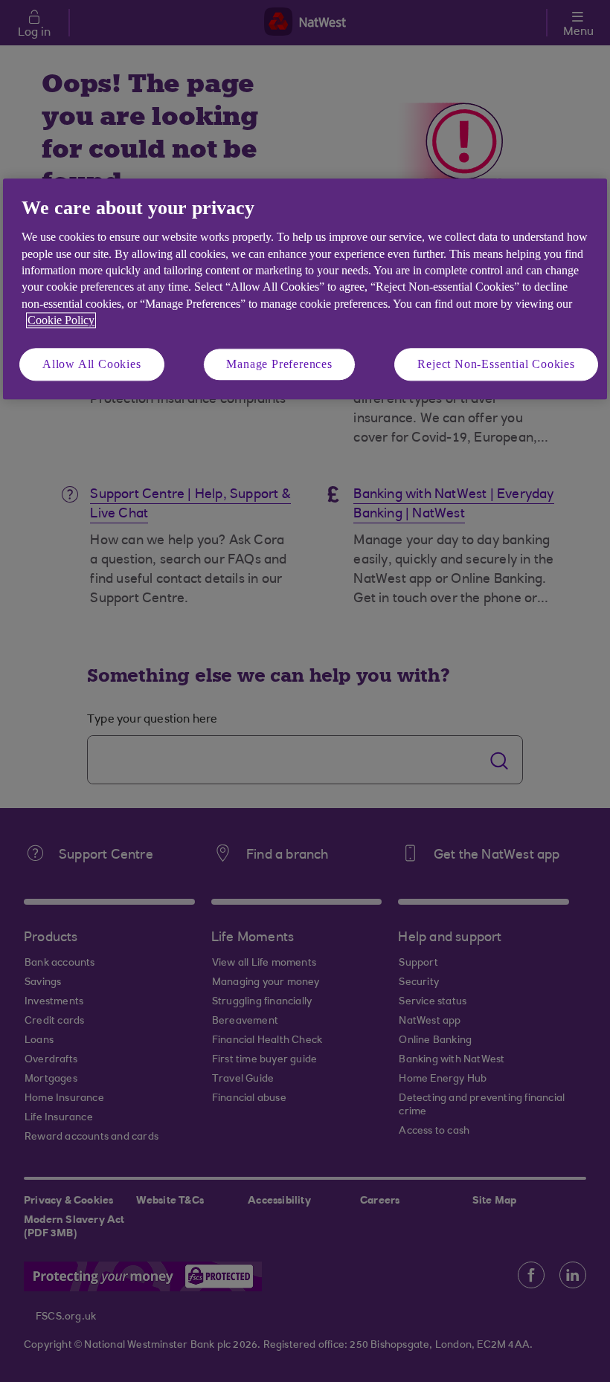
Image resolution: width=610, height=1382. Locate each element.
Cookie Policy (61, 320)
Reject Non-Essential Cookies (495, 364)
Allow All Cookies (91, 364)
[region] (305, 288)
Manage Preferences (279, 364)
